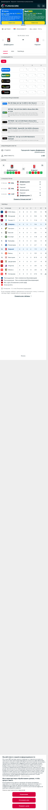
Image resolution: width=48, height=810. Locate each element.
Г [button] (35, 209)
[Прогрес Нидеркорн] (6, 229)
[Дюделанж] (6, 262)
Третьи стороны (25, 775)
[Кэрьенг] (6, 250)
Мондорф (11, 217)
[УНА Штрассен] (6, 213)
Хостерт (11, 237)
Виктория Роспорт (12, 258)
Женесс (11, 271)
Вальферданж (12, 242)
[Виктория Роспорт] (6, 258)
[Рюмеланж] (6, 246)
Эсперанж (11, 275)
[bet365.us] (5, 76)
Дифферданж (9, 45)
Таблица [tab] (20, 52)
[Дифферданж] (6, 225)
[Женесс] (6, 270)
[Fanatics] (5, 93)
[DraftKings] (5, 87)
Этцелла (11, 266)
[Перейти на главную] (11, 6)
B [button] (23, 209)
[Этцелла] (6, 266)
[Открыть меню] (43, 6)
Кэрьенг (38, 45)
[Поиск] (39, 6)
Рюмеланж (12, 246)
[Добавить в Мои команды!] (3, 41)
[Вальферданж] (6, 242)
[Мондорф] (6, 217)
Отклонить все (24, 800)
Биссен (10, 233)
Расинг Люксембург (12, 221)
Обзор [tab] (5, 52)
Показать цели (24, 806)
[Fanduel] (5, 70)
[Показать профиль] (9, 41)
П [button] (30, 209)
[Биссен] (6, 233)
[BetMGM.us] (5, 82)
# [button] (1, 209)
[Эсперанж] (6, 275)
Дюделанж (12, 262)
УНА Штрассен (12, 213)
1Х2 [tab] (3, 62)
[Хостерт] (6, 237)
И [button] (19, 209)
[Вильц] (6, 254)
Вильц (10, 254)
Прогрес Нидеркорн (12, 229)
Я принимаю (24, 794)
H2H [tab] (12, 52)
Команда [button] (8, 209)
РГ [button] (41, 209)
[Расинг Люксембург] (6, 221)
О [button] (45, 209)
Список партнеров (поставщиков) (13, 790)
